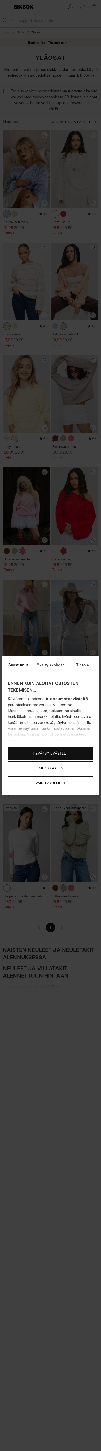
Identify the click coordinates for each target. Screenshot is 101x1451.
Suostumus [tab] (18, 664)
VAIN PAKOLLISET (51, 783)
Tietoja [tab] (82, 664)
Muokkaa (48, 768)
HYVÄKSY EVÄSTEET (50, 753)
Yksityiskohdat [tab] (50, 664)
